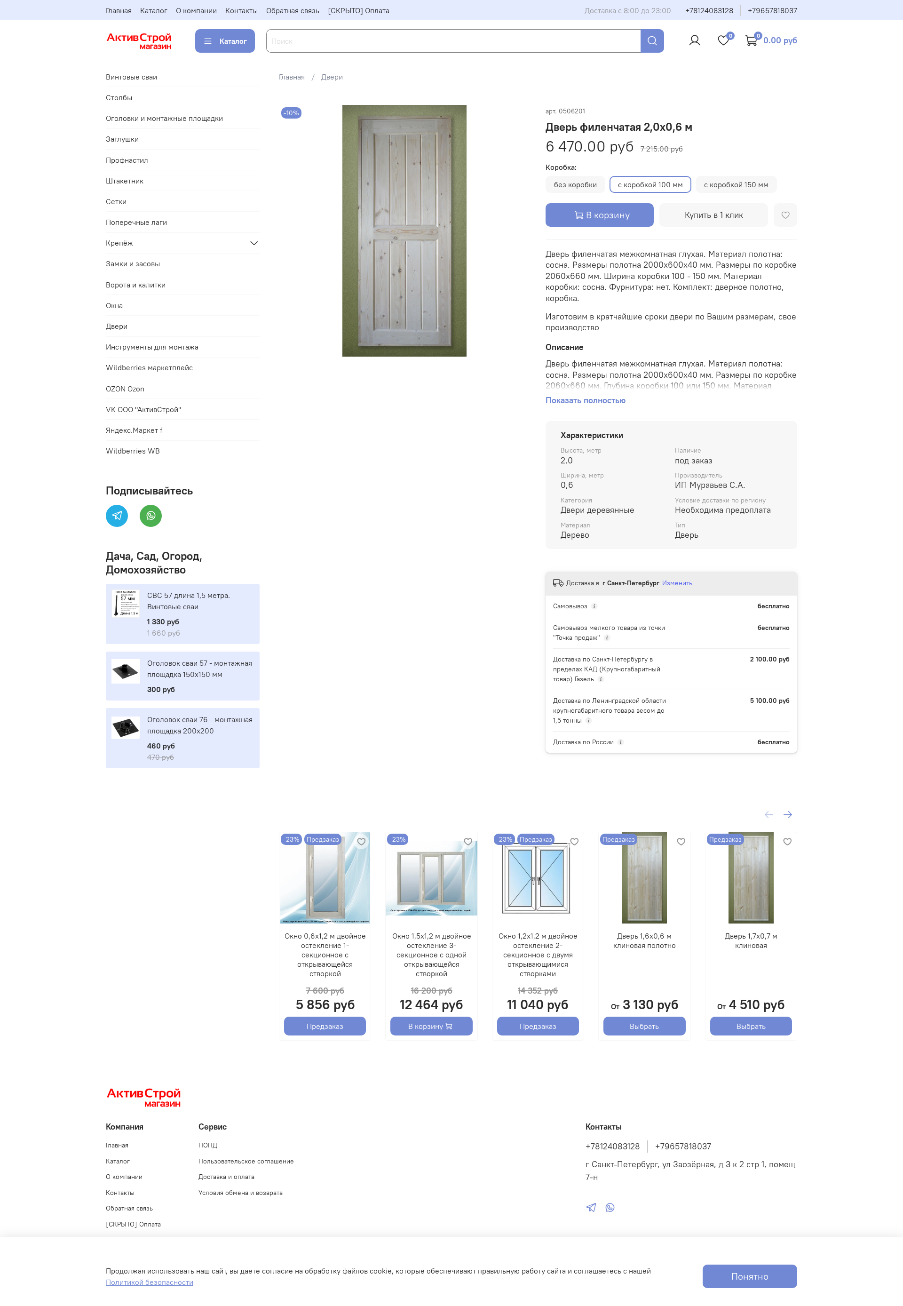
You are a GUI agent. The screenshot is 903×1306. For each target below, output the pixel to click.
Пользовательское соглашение (246, 1161)
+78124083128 (709, 10)
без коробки (575, 184)
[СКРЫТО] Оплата (358, 10)
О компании (196, 10)
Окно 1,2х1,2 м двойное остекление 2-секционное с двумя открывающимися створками (538, 954)
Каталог (153, 10)
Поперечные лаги (136, 222)
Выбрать (644, 1026)
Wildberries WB (133, 450)
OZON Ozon (125, 388)
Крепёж (119, 242)
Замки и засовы (133, 263)
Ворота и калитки (136, 284)
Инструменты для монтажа (152, 346)
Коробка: (561, 167)
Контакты (241, 10)
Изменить (677, 583)
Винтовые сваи (131, 76)
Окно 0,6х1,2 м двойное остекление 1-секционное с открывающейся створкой (324, 954)
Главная (119, 10)
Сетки (116, 201)
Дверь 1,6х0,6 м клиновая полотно (644, 940)
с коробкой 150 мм (736, 184)
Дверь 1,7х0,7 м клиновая (750, 940)
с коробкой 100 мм (650, 184)
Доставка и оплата (226, 1176)
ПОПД (207, 1145)
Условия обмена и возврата (240, 1192)
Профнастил (127, 160)
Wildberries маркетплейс (149, 367)
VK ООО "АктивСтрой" (143, 409)
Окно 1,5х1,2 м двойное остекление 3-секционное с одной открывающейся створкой (431, 954)
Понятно (749, 1276)
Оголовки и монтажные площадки (164, 118)
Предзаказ (325, 1026)
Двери (332, 76)
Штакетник (124, 180)
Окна (114, 305)
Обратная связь (292, 10)
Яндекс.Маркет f (134, 430)
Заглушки (122, 138)
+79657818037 (772, 10)
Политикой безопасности (149, 1282)
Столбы (119, 97)
